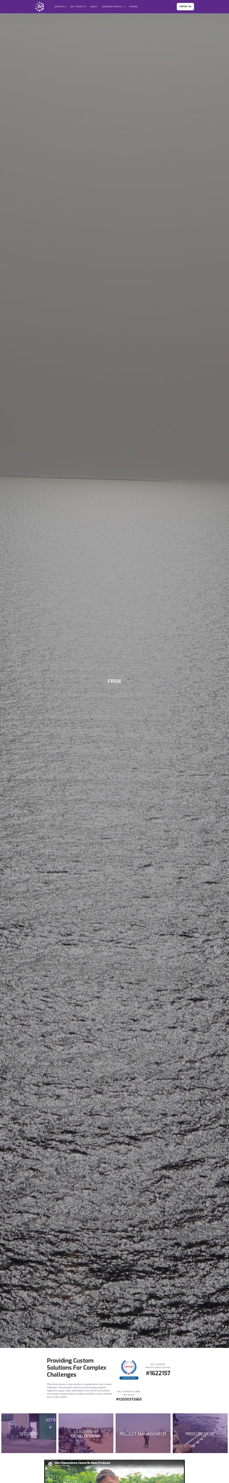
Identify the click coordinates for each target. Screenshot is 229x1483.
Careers (133, 6)
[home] (39, 6)
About (94, 6)
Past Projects (78, 6)
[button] (60, 7)
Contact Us (185, 6)
